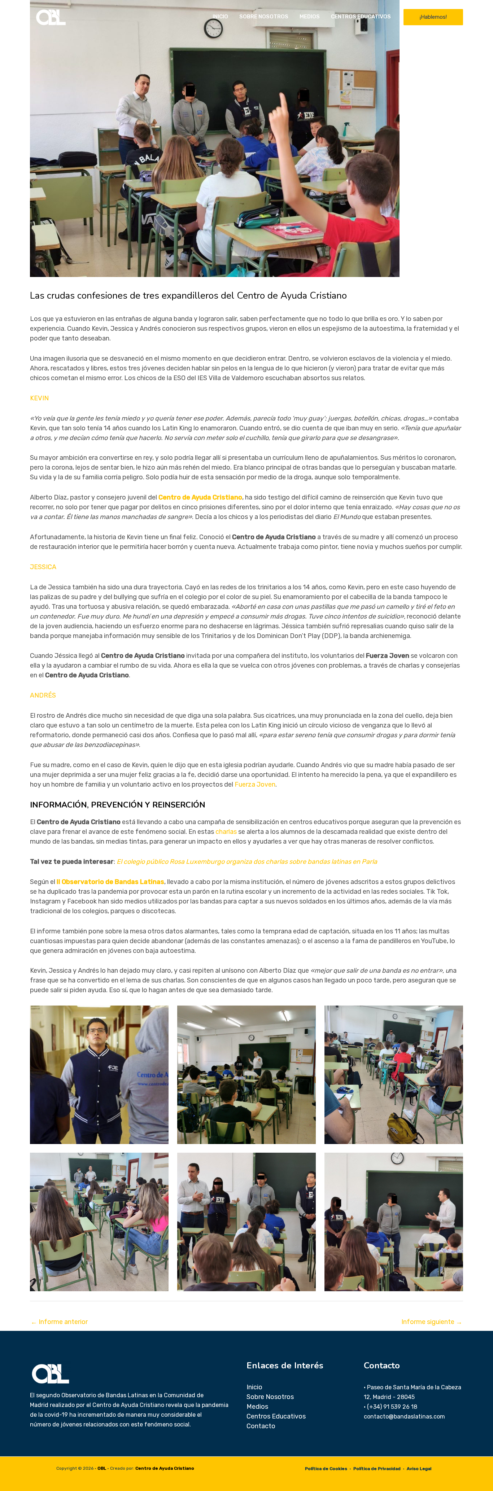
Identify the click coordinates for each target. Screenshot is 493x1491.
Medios (310, 16)
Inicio (220, 16)
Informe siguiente (431, 1322)
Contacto (261, 1426)
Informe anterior (59, 1322)
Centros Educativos (361, 16)
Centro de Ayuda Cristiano (200, 497)
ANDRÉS (43, 695)
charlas (226, 832)
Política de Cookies (326, 1468)
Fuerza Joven (255, 784)
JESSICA (43, 567)
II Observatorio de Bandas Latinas (110, 882)
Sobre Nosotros (263, 16)
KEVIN (39, 398)
